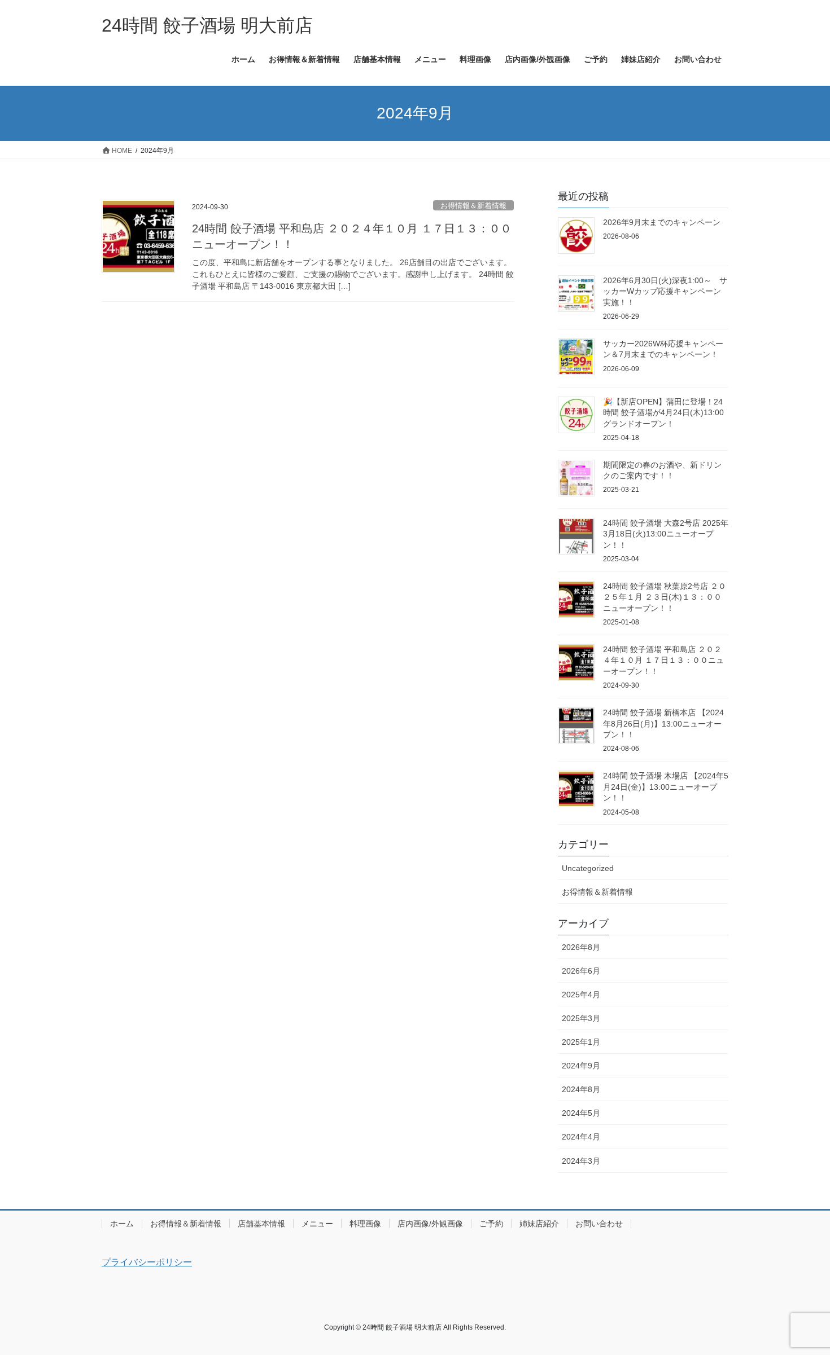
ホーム (122, 1223)
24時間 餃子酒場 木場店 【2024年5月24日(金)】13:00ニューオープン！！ (665, 786)
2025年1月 (581, 1041)
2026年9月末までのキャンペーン (661, 222)
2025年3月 (581, 1018)
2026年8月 (581, 947)
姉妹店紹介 (539, 1223)
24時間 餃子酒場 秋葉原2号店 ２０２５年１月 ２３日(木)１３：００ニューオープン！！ (664, 597)
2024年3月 (581, 1160)
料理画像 (365, 1223)
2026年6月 (581, 970)
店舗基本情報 (261, 1223)
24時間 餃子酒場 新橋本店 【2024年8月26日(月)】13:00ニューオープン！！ (663, 723)
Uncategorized (588, 868)
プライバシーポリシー (147, 1262)
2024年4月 (581, 1136)
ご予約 (491, 1223)
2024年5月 (581, 1113)
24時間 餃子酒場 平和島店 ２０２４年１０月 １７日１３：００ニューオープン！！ (663, 660)
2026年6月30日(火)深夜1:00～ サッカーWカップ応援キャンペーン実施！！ (665, 291)
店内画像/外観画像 (430, 1223)
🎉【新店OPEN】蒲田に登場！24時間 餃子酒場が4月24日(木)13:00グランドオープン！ (663, 412)
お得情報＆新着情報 (473, 205)
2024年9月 (581, 1065)
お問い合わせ (599, 1223)
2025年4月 (581, 994)
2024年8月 (581, 1089)
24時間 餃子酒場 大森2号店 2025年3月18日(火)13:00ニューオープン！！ (665, 533)
